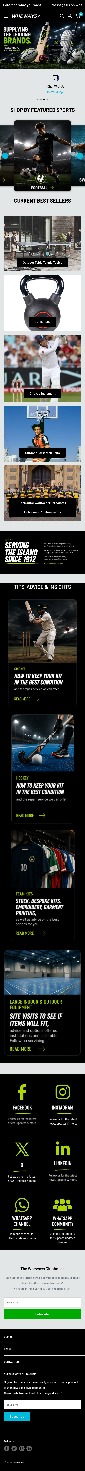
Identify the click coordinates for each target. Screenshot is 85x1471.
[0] (77, 16)
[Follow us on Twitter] (14, 1448)
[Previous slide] (5, 156)
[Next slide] (80, 156)
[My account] (70, 16)
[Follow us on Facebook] (6, 1448)
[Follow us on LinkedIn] (29, 1448)
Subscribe (42, 1314)
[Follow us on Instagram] (22, 1448)
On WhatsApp (42, 92)
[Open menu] (6, 16)
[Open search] (62, 16)
